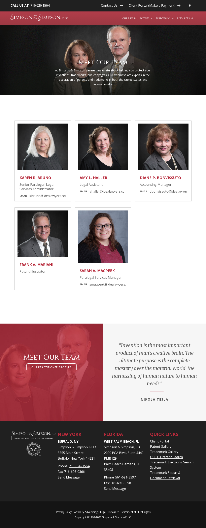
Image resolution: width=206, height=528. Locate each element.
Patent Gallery (160, 446)
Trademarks (163, 18)
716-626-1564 (79, 466)
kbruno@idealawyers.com (48, 196)
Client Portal (159, 441)
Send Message (69, 477)
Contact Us (109, 5)
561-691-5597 (125, 477)
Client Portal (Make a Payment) (152, 5)
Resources (183, 18)
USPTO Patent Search (166, 457)
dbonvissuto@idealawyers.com (173, 191)
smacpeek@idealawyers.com (111, 284)
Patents (144, 18)
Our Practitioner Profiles (51, 367)
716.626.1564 (40, 5)
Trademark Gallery (164, 452)
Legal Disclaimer (109, 512)
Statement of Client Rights (136, 512)
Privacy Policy (64, 512)
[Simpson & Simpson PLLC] (39, 17)
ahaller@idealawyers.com (108, 191)
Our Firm (127, 18)
